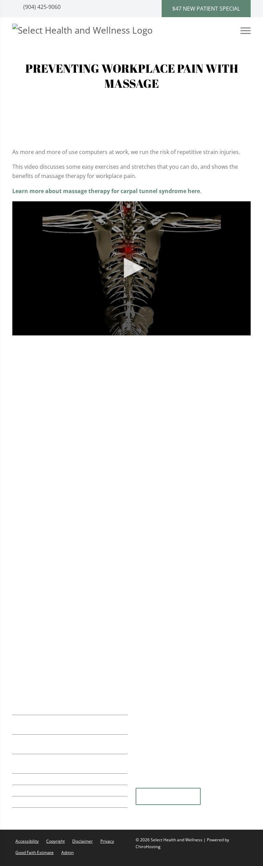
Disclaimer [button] (82, 841)
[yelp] (161, 783)
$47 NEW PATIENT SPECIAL (206, 8)
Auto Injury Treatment (51, 480)
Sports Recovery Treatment (58, 466)
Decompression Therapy (54, 655)
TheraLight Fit (40, 564)
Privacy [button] (107, 841)
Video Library (162, 423)
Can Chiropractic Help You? (180, 406)
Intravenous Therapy (49, 578)
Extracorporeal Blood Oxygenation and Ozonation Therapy (73, 596)
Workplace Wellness (48, 536)
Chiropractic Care (45, 396)
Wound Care (39, 627)
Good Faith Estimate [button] (34, 852)
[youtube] (178, 783)
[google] (144, 783)
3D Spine (156, 397)
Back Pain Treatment (49, 494)
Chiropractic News (168, 414)
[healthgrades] (212, 783)
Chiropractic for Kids (49, 522)
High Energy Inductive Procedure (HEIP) (73, 641)
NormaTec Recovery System (59, 438)
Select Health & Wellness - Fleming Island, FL (190, 461)
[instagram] (195, 783)
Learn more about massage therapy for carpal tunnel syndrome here (106, 191)
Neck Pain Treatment (50, 508)
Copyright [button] (55, 841)
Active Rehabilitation (49, 424)
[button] (131, 268)
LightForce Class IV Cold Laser (61, 452)
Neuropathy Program (50, 613)
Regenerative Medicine (52, 550)
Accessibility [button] (27, 841)
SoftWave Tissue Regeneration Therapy (73, 410)
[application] (131, 268)
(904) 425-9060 (41, 7)
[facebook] (228, 783)
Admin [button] (67, 852)
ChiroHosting (148, 847)
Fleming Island (168, 796)
